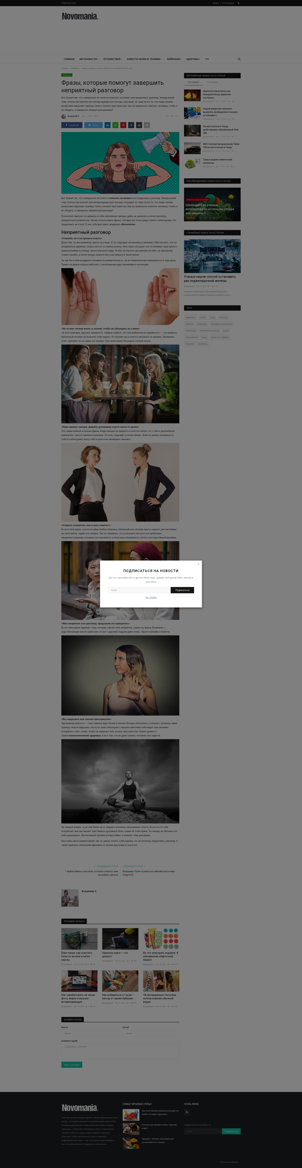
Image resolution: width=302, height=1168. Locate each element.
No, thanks (151, 597)
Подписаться (182, 590)
